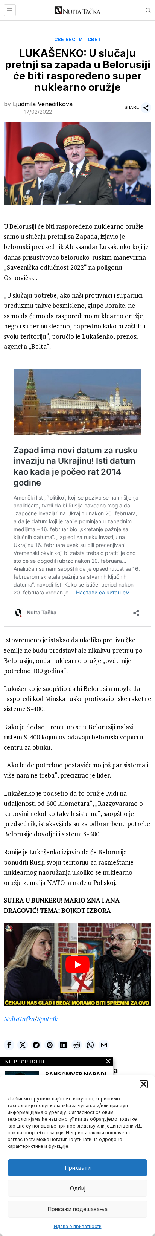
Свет (94, 39)
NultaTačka (19, 1018)
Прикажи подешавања (77, 1209)
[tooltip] (9, 1045)
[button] (143, 1084)
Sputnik (47, 1018)
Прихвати (78, 1167)
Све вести (68, 39)
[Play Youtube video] (77, 964)
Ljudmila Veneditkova (43, 104)
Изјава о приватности (78, 1226)
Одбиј (77, 1188)
